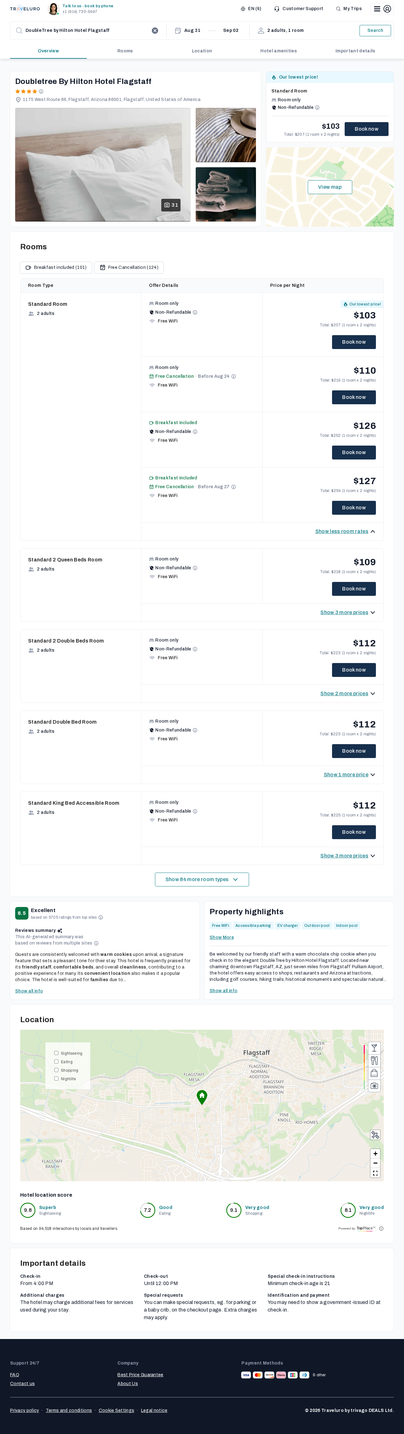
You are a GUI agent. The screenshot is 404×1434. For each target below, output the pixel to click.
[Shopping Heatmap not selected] (374, 1073)
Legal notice (154, 1410)
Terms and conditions (69, 1410)
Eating (67, 1061)
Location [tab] (202, 51)
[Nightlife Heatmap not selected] (374, 1048)
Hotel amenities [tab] (278, 51)
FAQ (14, 1374)
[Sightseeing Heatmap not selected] (374, 1086)
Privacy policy (24, 1410)
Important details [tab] (355, 51)
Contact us (22, 1383)
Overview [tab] (48, 51)
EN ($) (254, 8)
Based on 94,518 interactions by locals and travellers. (69, 1228)
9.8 (28, 1210)
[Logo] (25, 9)
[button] (81, 9)
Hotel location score (46, 1195)
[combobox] (87, 30)
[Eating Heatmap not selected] (374, 1060)
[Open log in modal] (382, 9)
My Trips (352, 8)
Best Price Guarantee (140, 1374)
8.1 (348, 1210)
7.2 (147, 1210)
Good (165, 1207)
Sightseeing (72, 1053)
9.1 (234, 1210)
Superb (47, 1207)
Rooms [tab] (125, 51)
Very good (257, 1207)
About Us (127, 1383)
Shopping (70, 1070)
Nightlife (68, 1078)
